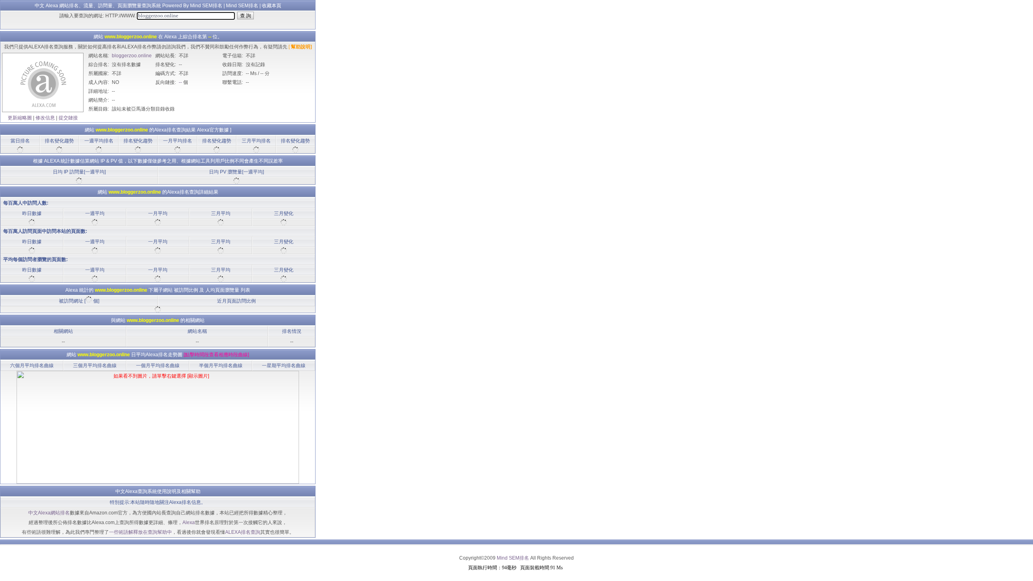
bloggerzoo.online (132, 56)
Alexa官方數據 (213, 130)
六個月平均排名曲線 (32, 365)
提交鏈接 (68, 118)
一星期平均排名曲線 (283, 365)
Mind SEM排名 (242, 5)
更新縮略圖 (20, 118)
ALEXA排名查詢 (242, 532)
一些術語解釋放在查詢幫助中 (140, 532)
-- (180, 82)
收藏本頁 (271, 5)
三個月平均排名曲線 (95, 365)
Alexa (188, 522)
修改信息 (45, 118)
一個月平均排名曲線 (158, 365)
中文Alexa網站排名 (49, 513)
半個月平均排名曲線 (221, 365)
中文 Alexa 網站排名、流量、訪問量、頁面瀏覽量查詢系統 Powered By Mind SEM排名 (128, 5)
